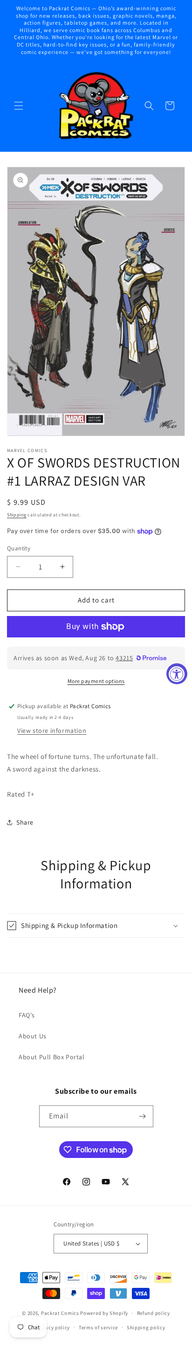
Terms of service (98, 1327)
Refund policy (153, 1313)
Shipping (17, 515)
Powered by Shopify (104, 1313)
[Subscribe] (142, 1116)
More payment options (96, 680)
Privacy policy (52, 1327)
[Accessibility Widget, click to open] (176, 673)
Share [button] (25, 822)
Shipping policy (146, 1327)
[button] (18, 105)
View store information (51, 730)
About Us (33, 1036)
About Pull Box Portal (52, 1057)
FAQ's (27, 1015)
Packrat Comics (60, 1313)
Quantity (18, 548)
